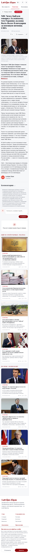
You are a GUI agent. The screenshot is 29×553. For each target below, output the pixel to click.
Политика (15, 7)
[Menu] (26, 2)
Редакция (4, 519)
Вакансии (4, 521)
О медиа (4, 517)
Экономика (24, 7)
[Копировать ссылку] (26, 34)
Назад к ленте (8, 11)
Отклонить (7, 550)
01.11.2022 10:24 (5, 31)
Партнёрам (18, 521)
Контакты (17, 519)
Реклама (17, 517)
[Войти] (22, 2)
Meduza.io (4, 78)
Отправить (23, 216)
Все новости (5, 7)
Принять (21, 550)
